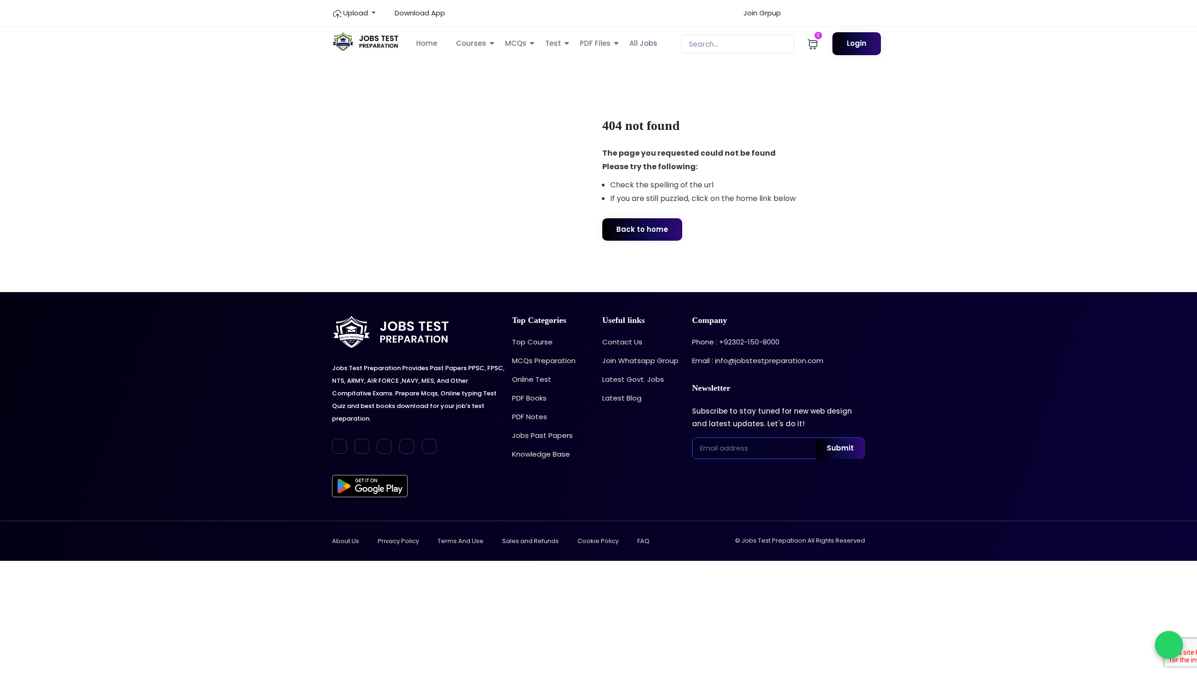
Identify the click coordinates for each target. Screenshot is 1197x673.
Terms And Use (460, 541)
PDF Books (529, 398)
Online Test (531, 379)
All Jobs (643, 43)
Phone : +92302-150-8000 (735, 342)
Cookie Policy (598, 541)
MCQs (515, 43)
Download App (419, 13)
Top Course (532, 342)
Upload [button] (355, 13)
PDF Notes (529, 417)
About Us (345, 541)
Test (553, 43)
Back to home (642, 229)
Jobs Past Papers (542, 435)
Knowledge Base (541, 454)
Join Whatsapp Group (640, 360)
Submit (840, 448)
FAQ (643, 541)
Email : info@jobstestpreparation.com (757, 360)
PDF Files (595, 43)
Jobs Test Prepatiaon (774, 540)
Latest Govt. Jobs (633, 379)
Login (856, 43)
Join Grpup (761, 13)
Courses (471, 43)
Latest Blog (622, 398)
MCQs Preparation (544, 360)
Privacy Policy (398, 541)
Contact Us (622, 342)
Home (426, 43)
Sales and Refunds (530, 541)
